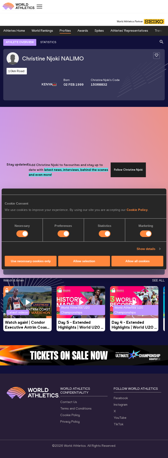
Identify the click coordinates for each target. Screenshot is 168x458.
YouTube (120, 418)
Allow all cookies (137, 261)
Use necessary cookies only (31, 261)
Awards (82, 30)
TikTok (118, 424)
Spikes (99, 30)
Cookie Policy (137, 210)
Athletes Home (14, 30)
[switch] (63, 233)
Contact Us (68, 402)
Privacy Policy (70, 421)
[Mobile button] (39, 6)
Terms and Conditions (76, 408)
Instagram (120, 404)
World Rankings (42, 30)
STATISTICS (48, 42)
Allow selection (84, 261)
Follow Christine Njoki (128, 169)
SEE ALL (158, 280)
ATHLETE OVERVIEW (20, 42)
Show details (146, 248)
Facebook (121, 398)
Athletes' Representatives (129, 30)
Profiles (65, 30)
